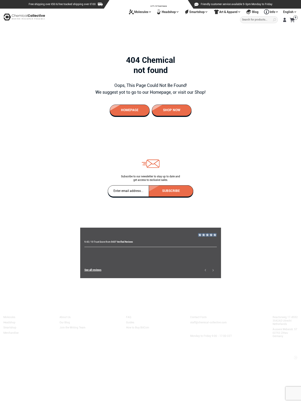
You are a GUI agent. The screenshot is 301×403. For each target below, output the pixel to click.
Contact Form (198, 317)
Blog (255, 12)
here (99, 291)
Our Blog (64, 322)
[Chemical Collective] (24, 17)
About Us (65, 317)
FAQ (128, 317)
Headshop (169, 12)
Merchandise (11, 332)
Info (272, 12)
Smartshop (197, 12)
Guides (130, 322)
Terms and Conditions (18, 353)
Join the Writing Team (72, 327)
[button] (205, 270)
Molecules (141, 12)
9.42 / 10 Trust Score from (108, 242)
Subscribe (171, 191)
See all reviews (92, 270)
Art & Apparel (228, 12)
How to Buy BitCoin (137, 327)
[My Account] (284, 19)
